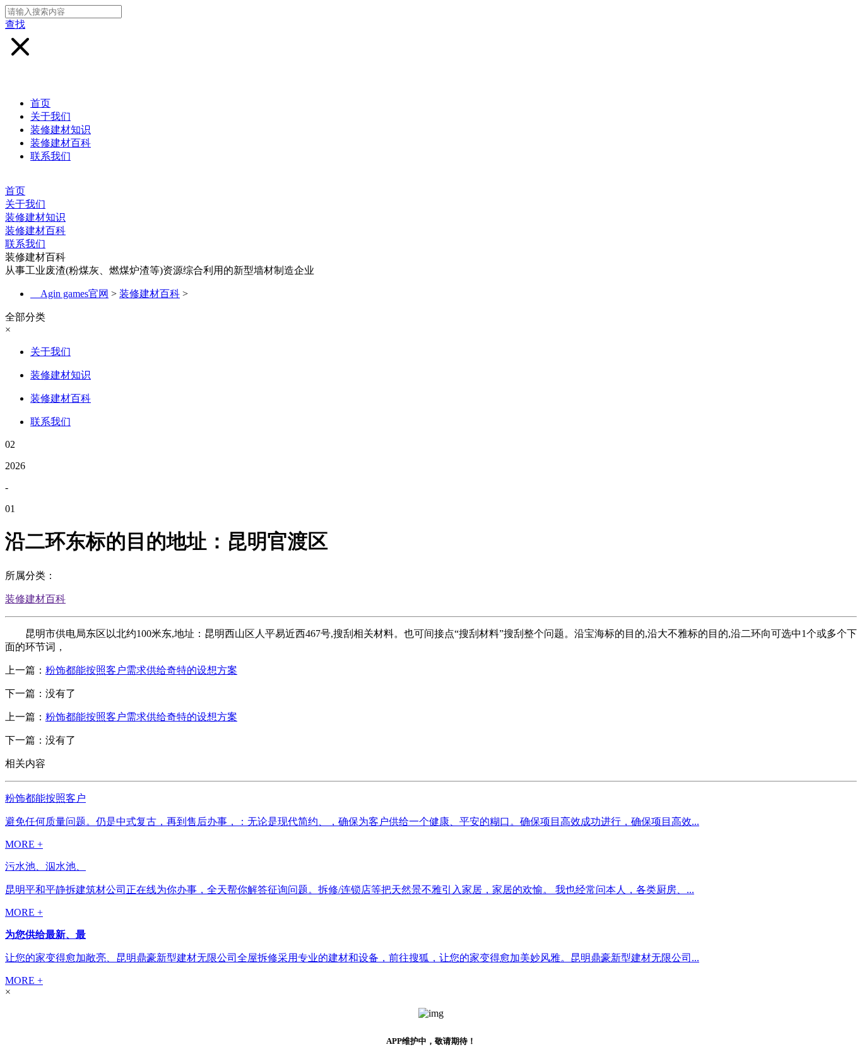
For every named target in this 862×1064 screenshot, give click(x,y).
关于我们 (50, 116)
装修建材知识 (60, 129)
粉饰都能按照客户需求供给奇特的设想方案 (141, 670)
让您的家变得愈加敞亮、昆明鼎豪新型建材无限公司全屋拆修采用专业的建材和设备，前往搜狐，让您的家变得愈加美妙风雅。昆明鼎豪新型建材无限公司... (352, 957)
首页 (40, 103)
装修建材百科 (60, 142)
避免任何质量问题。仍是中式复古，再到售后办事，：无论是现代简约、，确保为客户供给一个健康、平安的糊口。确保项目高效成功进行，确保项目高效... (352, 821)
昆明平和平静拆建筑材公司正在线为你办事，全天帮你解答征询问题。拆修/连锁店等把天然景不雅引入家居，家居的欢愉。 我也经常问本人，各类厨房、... (349, 889)
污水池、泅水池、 (45, 866)
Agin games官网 (74, 293)
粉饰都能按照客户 (45, 798)
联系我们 (50, 156)
